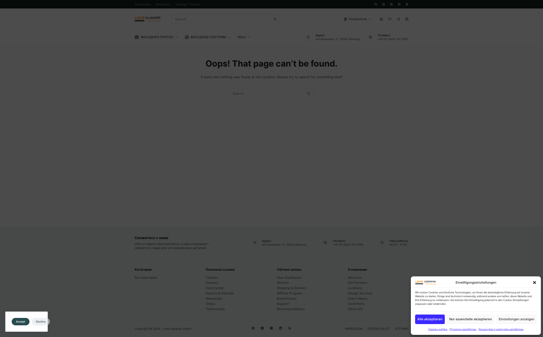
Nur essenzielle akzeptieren (470, 319)
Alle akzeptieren (429, 319)
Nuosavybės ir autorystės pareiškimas (501, 329)
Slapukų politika (437, 329)
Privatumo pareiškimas (462, 329)
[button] (534, 282)
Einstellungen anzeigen (516, 319)
